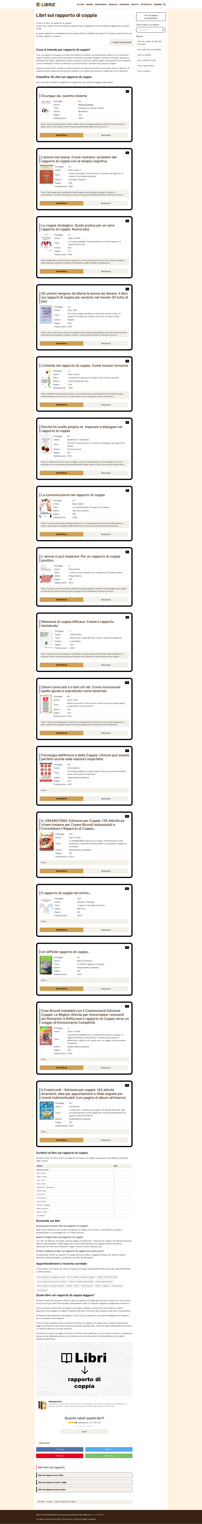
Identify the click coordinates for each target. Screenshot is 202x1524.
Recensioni (100, 4)
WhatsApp (109, 1456)
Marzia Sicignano (85, 104)
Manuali (113, 4)
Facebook (60, 1449)
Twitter (109, 1449)
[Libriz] (46, 4)
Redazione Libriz (55, 1401)
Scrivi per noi (68, 1519)
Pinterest (60, 1456)
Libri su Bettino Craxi (146, 60)
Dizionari (124, 4)
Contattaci (92, 1519)
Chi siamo (40, 1519)
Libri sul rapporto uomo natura (52, 1489)
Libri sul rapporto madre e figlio (52, 1482)
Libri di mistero (144, 71)
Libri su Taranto (144, 55)
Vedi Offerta (61, 135)
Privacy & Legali (80, 1519)
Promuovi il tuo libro (53, 1519)
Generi (89, 4)
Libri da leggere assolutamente (151, 16)
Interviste (146, 4)
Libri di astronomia (145, 65)
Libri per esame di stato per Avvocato (149, 42)
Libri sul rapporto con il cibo (50, 1475)
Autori (80, 4)
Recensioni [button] (106, 135)
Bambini (158, 4)
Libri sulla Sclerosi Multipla (149, 49)
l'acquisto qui (96, 1246)
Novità (135, 4)
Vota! (84, 1431)
